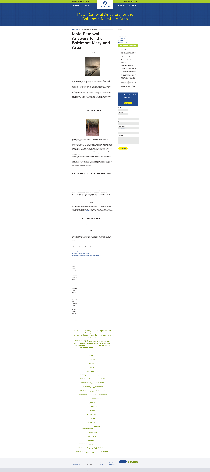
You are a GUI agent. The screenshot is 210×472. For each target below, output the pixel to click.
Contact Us (128, 103)
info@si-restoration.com (76, 464)
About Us (121, 5)
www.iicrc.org (88, 210)
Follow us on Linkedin (135, 462)
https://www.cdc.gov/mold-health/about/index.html (81, 253)
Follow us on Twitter (128, 462)
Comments (120, 135)
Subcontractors (112, 464)
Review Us (123, 461)
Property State (121, 126)
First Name (120, 107)
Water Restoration (122, 42)
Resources (87, 5)
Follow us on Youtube (137, 462)
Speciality (120, 40)
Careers (110, 461)
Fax (87, 463)
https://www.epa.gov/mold (77, 251)
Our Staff (110, 462)
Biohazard (120, 32)
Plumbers (101, 464)
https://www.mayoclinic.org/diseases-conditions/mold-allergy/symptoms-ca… (86, 255)
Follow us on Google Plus (133, 462)
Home (73, 29)
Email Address (121, 117)
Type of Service (121, 131)
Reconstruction (121, 38)
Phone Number (121, 121)
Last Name (120, 112)
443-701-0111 (134, 1)
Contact (101, 462)
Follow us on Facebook (131, 462)
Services (76, 5)
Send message (123, 148)
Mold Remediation (122, 36)
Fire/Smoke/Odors (122, 34)
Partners (101, 466)
